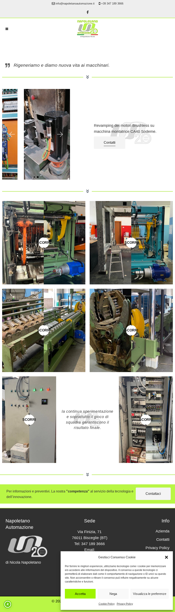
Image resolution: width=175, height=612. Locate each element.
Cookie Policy (107, 603)
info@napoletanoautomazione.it (75, 3)
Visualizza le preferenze (149, 594)
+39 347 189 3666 (112, 3)
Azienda (162, 531)
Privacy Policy (125, 603)
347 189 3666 (93, 544)
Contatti (162, 539)
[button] (166, 557)
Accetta (80, 594)
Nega (113, 594)
